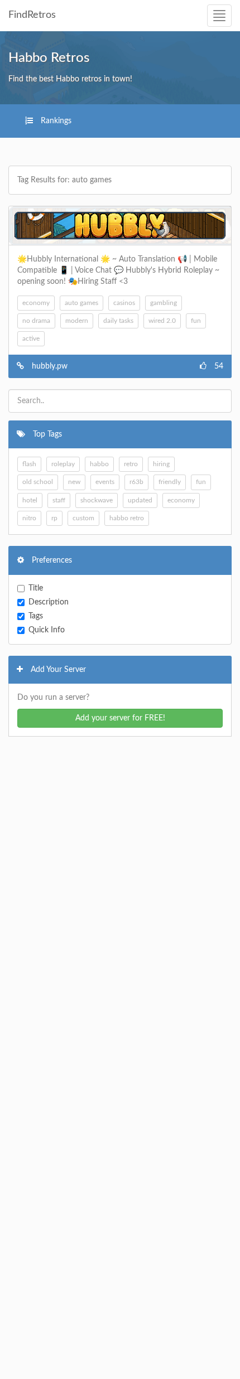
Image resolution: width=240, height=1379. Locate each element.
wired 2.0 (162, 320)
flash (29, 464)
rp (54, 518)
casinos (124, 302)
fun (196, 320)
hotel (29, 500)
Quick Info (46, 630)
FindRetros (32, 15)
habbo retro (126, 518)
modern (76, 320)
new (74, 481)
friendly (170, 481)
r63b (136, 481)
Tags (35, 616)
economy (36, 302)
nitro (29, 518)
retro (131, 464)
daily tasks (118, 320)
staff (58, 500)
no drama (36, 320)
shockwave (96, 500)
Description (48, 602)
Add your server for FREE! (120, 718)
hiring (161, 464)
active (31, 338)
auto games (81, 302)
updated (140, 500)
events (104, 481)
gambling (163, 302)
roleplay (63, 464)
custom (83, 518)
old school (37, 481)
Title (35, 588)
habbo (99, 464)
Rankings (55, 121)
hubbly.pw (50, 366)
